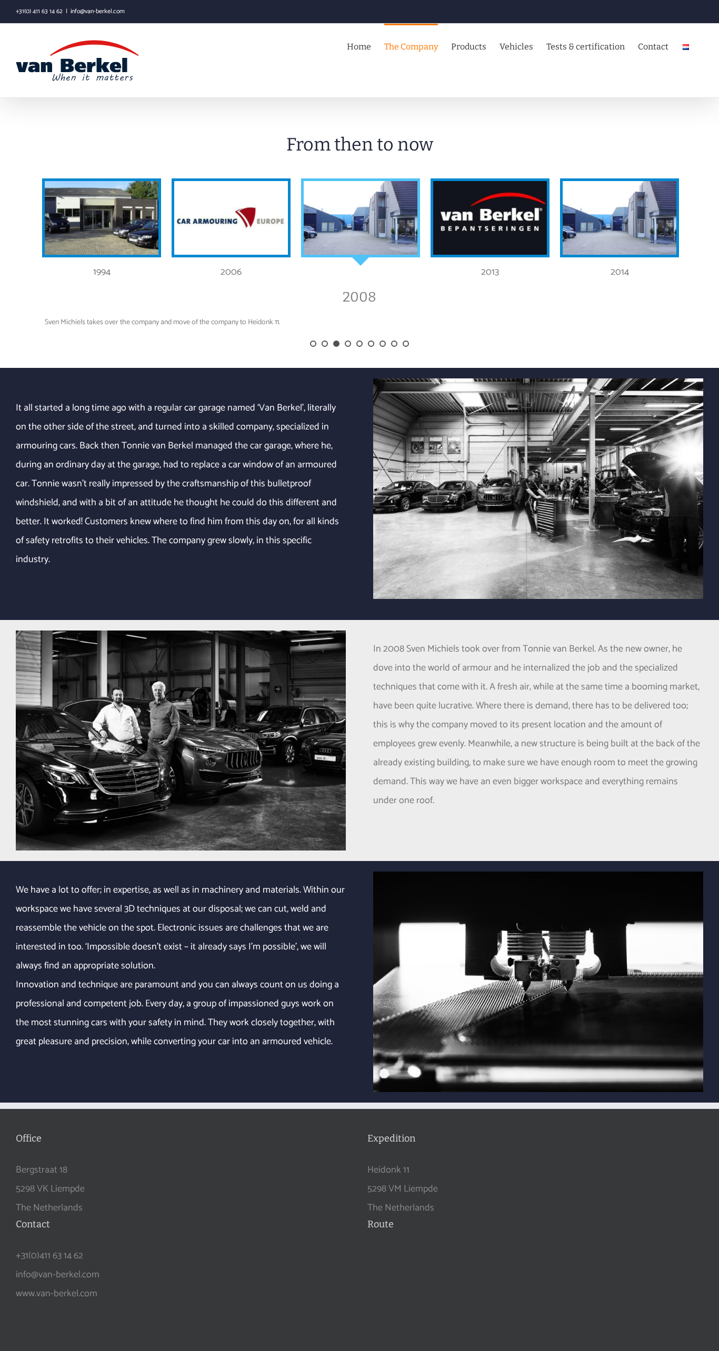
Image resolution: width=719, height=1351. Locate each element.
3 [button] (336, 344)
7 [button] (383, 344)
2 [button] (325, 344)
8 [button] (394, 344)
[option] (101, 230)
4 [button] (348, 344)
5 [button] (359, 344)
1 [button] (313, 344)
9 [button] (406, 344)
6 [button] (371, 344)
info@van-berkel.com (98, 11)
